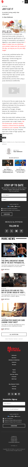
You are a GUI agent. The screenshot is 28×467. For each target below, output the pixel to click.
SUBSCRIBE (7, 214)
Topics (14, 369)
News (8, 167)
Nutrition (4, 6)
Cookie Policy (14, 440)
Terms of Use (14, 437)
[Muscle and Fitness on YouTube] (16, 231)
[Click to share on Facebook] (1, 135)
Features (14, 362)
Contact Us (14, 436)
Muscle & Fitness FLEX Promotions (11, 210)
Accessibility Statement (14, 442)
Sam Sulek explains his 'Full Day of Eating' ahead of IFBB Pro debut (13, 292)
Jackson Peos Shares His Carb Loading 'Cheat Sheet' (13, 321)
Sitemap (14, 388)
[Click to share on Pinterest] (1, 140)
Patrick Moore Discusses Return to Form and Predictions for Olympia (20, 172)
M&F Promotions (9, 418)
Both (10, 206)
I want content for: (14, 204)
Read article (5, 269)
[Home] (2, 2)
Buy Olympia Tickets (14, 384)
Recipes (14, 364)
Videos (14, 372)
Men (14, 206)
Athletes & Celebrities (14, 360)
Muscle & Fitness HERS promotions (13, 420)
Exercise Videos (14, 374)
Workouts (14, 355)
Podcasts (14, 376)
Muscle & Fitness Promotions (10, 208)
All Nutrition (14, 334)
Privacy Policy (14, 439)
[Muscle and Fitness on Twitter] (11, 231)
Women (18, 206)
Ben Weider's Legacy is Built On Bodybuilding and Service (8, 171)
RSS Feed (14, 379)
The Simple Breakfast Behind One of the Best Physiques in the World (12, 263)
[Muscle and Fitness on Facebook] (6, 231)
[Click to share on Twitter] (1, 138)
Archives (14, 386)
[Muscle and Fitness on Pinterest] (21, 231)
